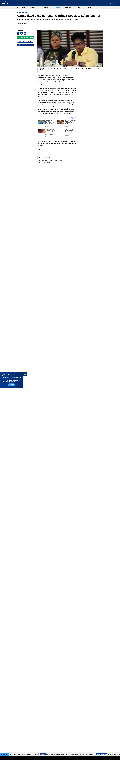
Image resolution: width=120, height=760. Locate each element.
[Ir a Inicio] (5, 3)
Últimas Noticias (4, 754)
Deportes (90, 7)
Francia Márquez (54, 160)
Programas (108, 3)
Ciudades (80, 7)
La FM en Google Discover (26, 45)
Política (32, 7)
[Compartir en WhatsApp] (25, 33)
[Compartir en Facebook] (18, 33)
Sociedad (100, 7)
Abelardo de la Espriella (82, 754)
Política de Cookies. (10, 381)
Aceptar (12, 384)
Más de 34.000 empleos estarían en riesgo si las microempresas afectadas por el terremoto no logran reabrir (51, 754)
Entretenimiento (44, 7)
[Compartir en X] (21, 33)
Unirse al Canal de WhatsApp (26, 37)
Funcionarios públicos (43, 160)
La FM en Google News (26, 41)
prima (61, 160)
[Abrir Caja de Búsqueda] (117, 3)
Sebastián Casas (22, 23)
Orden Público (21, 7)
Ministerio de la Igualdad (44, 162)
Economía (57, 7)
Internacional (69, 7)
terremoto (24, 754)
